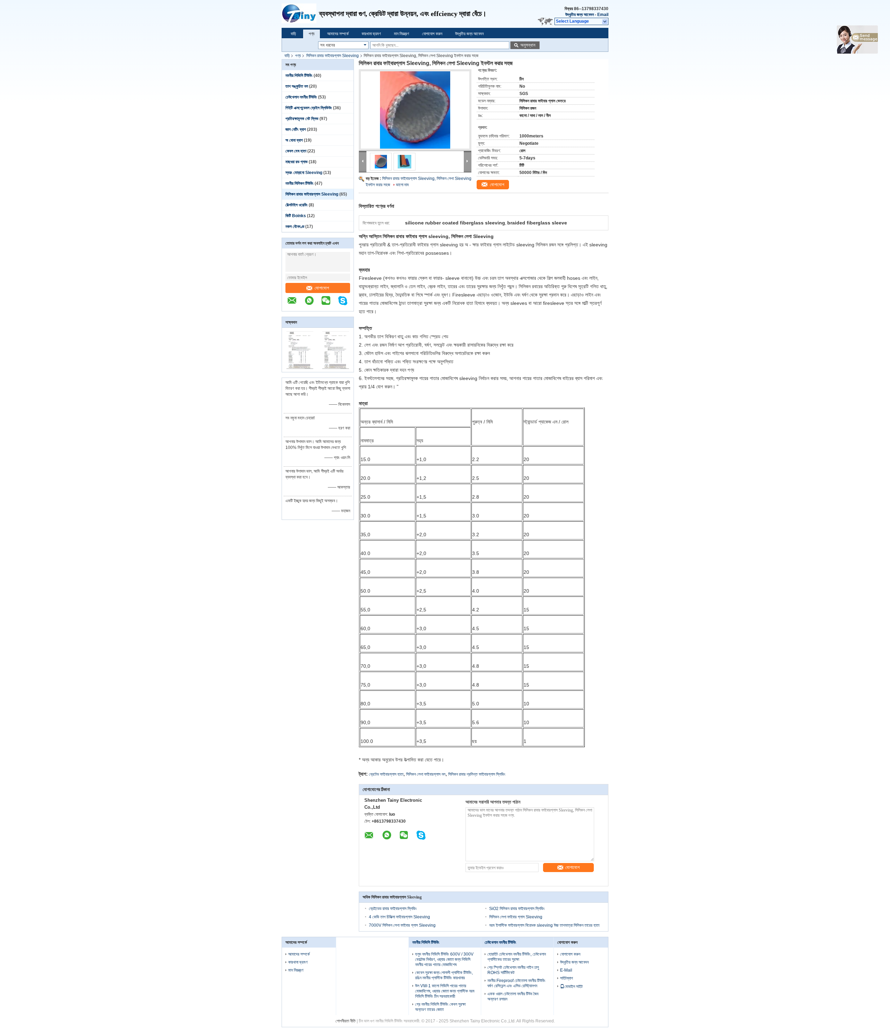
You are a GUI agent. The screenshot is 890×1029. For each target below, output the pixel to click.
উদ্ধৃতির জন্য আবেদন (579, 14)
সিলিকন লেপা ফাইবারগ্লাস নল (425, 774)
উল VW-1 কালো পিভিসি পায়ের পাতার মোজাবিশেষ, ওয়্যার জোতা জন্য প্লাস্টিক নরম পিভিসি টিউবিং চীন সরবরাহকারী (445, 991)
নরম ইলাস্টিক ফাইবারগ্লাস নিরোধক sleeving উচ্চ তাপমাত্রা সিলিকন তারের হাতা (544, 925)
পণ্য (311, 33)
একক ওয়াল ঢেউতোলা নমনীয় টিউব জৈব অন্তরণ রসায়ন (513, 996)
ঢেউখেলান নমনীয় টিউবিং (301, 97)
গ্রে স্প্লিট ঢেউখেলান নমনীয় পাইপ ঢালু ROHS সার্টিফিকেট (513, 970)
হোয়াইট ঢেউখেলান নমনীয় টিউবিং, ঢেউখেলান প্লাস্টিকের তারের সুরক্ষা (516, 957)
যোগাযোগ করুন (432, 33)
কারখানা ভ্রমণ (371, 33)
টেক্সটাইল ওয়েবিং (296, 205)
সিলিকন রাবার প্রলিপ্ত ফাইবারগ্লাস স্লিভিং (476, 774)
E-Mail (566, 970)
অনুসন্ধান (527, 45)
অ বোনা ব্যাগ (294, 140)
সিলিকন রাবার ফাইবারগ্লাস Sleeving (332, 55)
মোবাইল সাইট (573, 986)
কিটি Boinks (295, 215)
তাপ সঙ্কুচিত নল (296, 86)
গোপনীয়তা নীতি (345, 1021)
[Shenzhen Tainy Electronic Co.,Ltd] (300, 14)
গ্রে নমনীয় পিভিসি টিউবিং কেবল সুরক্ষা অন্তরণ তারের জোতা (440, 1007)
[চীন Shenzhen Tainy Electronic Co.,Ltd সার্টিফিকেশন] (300, 367)
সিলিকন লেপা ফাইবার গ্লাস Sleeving (515, 917)
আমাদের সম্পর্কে (338, 33)
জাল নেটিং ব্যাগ (295, 129)
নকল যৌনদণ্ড (294, 226)
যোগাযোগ (322, 288)
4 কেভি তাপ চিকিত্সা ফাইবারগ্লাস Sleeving (399, 917)
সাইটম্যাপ (566, 978)
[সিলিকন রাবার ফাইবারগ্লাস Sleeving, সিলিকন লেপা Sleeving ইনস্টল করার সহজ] (415, 110)
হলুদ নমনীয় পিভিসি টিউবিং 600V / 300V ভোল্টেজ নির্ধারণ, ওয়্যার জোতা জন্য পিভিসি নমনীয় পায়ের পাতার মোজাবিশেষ (444, 959)
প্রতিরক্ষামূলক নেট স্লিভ (301, 118)
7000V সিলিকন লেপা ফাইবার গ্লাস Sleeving (402, 925)
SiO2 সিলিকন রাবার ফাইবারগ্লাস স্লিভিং (517, 908)
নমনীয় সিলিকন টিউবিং (299, 183)
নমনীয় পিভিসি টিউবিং (299, 75)
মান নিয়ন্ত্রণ (401, 33)
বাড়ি (293, 33)
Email (602, 14)
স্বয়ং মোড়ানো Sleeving (303, 172)
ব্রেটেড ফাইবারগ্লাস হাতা (386, 774)
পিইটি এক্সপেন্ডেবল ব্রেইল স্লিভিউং (308, 107)
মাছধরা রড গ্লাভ (296, 161)
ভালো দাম (402, 184)
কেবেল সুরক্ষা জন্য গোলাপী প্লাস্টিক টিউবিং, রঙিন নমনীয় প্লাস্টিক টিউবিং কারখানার (444, 975)
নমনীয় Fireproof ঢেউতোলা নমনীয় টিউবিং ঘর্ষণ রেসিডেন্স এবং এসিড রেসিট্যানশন (516, 983)
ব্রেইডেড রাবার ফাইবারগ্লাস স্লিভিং (393, 908)
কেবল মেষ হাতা (295, 151)
